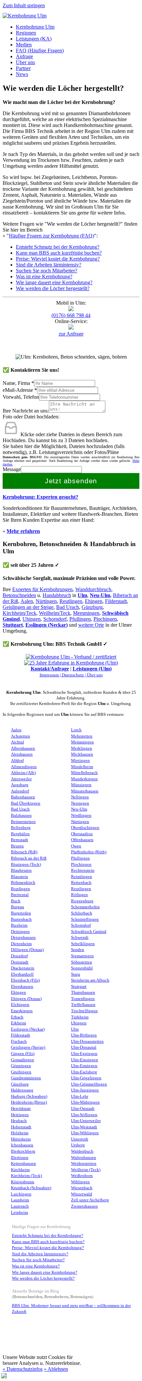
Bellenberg (21, 827)
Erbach (17, 1017)
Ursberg (78, 1145)
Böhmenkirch (23, 882)
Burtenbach (21, 919)
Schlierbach (81, 913)
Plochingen (105, 619)
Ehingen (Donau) (26, 998)
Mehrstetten (81, 736)
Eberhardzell (22, 974)
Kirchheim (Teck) (26, 1175)
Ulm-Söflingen (84, 1115)
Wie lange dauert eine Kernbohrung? (54, 282)
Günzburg (92, 607)
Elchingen (20, 1004)
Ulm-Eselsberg (84, 1072)
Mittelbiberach (84, 772)
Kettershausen (23, 1163)
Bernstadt (19, 840)
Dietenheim (21, 944)
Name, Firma (18, 383)
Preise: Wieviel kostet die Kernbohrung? (58, 259)
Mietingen (80, 760)
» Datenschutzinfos (23, 1369)
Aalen (26, 601)
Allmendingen (24, 767)
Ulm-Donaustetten (87, 1041)
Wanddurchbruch (93, 589)
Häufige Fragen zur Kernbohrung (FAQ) (51, 236)
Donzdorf (19, 956)
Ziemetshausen (84, 1206)
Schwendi (80, 937)
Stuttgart (13, 625)
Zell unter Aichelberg (90, 1200)
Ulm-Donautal (83, 1047)
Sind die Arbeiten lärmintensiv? (48, 264)
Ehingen (93, 601)
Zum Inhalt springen (24, 5)
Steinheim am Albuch (90, 980)
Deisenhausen (23, 937)
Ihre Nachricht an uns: (26, 411)
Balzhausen (21, 815)
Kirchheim (20, 1170)
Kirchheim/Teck (19, 613)
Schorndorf (55, 619)
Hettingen (20, 1115)
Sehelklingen (83, 944)
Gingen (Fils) (22, 1053)
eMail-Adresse (20, 390)
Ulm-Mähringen (85, 1102)
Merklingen (81, 748)
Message (12, 469)
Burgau (17, 907)
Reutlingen (70, 601)
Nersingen (80, 803)
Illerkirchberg (23, 1151)
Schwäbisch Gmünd (88, 931)
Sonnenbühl (82, 968)
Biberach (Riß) (24, 852)
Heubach (19, 1120)
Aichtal (17, 742)
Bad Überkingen (25, 803)
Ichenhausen (22, 1145)
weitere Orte (91, 625)
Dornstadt (19, 962)
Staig (75, 974)
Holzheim (19, 1133)
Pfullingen (80, 619)
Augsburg (19, 785)
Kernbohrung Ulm (35, 27)
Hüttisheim (21, 1139)
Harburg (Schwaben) (29, 1096)
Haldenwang (22, 1090)
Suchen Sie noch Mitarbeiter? (46, 270)
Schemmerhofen (85, 907)
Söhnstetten (81, 962)
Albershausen (23, 748)
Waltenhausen (83, 1157)
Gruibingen (21, 1072)
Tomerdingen (83, 998)
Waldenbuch (82, 1151)
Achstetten (20, 736)
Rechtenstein (82, 870)
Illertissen (19, 1157)
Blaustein (19, 876)
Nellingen (80, 797)
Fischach (19, 1041)
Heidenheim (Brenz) (29, 1102)
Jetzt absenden (71, 481)
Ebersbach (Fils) (25, 980)
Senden (77, 949)
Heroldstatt (21, 1108)
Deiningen (20, 931)
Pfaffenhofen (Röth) (88, 852)
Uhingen (31, 619)
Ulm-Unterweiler (86, 1120)
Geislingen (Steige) (28, 1047)
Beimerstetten (23, 821)
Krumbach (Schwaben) (31, 1188)
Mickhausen (82, 754)
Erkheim (18, 1023)
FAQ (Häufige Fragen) (40, 50)
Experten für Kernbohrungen (42, 589)
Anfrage (24, 56)
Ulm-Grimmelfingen (89, 1084)
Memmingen (86, 613)
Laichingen (21, 1194)
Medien (24, 44)
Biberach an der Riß (29, 858)
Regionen (26, 33)
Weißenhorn (82, 1175)
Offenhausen (82, 840)
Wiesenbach (81, 1188)
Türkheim (80, 1017)
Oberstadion (82, 834)
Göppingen (21, 1066)
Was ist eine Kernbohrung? (44, 276)
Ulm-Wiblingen (85, 1133)
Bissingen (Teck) (26, 864)
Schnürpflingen (85, 919)
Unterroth (79, 1139)
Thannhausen (83, 992)
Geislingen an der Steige (28, 607)
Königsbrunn (22, 1182)
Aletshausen (22, 754)
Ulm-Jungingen (85, 1090)
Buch (15, 901)
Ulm (82, 595)
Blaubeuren (21, 870)
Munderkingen (84, 779)
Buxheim (19, 925)
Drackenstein (22, 968)
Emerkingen (22, 1011)
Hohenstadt (21, 1127)
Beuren (17, 846)
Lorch (76, 730)
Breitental (20, 894)
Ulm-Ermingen (84, 1066)
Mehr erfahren (23, 531)
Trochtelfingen (84, 1011)
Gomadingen (22, 1060)
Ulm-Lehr (79, 1096)
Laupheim (20, 1200)
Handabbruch (57, 595)
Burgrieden (21, 913)
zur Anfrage (71, 334)
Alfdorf (17, 760)
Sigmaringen (82, 956)
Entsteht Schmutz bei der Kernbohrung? (57, 247)
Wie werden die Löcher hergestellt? (52, 288)
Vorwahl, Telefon (21, 397)
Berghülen (20, 834)
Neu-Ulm (79, 809)
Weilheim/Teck (54, 613)
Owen (76, 846)
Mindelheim (82, 767)
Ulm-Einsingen (84, 1060)
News (22, 74)
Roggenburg (82, 901)
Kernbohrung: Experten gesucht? (40, 497)
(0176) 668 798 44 (71, 315)
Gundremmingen (26, 1078)
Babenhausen (23, 797)
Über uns (25, 62)
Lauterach (20, 1206)
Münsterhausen (84, 791)
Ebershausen (22, 986)
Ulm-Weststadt (84, 1127)
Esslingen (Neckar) (46, 625)
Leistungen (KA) (34, 38)
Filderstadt (116, 601)
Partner (23, 68)
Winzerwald (81, 1194)
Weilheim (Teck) (85, 1170)
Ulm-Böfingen (84, 1035)
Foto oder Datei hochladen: (31, 416)
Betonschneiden (19, 595)
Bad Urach (67, 607)
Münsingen (81, 785)
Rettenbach (81, 882)
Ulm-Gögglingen (86, 1078)
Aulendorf (20, 791)
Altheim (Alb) (23, 772)
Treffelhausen (83, 1004)
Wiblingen (80, 1182)
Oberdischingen (85, 827)
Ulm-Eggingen (84, 1053)
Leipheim (19, 1212)
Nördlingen (81, 815)
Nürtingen (46, 601)
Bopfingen (20, 889)
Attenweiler (21, 779)
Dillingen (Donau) (27, 949)
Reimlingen (81, 876)
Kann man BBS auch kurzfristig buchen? (59, 253)
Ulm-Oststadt (82, 1108)
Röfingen (79, 894)
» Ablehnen (56, 1369)
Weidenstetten (83, 1163)
